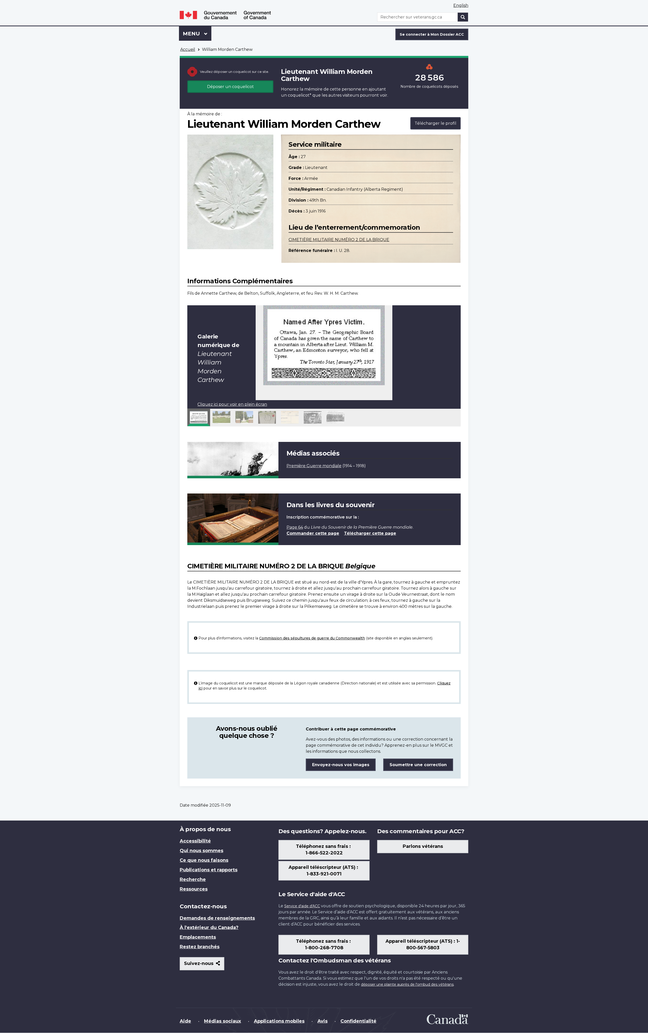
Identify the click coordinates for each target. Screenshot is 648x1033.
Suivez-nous (204, 965)
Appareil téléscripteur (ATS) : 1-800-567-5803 (423, 944)
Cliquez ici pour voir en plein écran (232, 404)
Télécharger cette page (370, 533)
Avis (322, 1021)
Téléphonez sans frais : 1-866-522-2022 (324, 850)
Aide (185, 1021)
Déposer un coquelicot (230, 86)
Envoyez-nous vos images (340, 764)
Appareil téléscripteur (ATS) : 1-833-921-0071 (324, 871)
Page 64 (295, 527)
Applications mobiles (279, 1021)
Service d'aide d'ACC (302, 906)
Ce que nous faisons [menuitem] (204, 860)
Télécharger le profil (435, 123)
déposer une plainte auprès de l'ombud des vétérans (407, 984)
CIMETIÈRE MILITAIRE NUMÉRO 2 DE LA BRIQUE (339, 239)
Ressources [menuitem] (194, 889)
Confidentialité (358, 1021)
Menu (197, 34)
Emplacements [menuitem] (198, 937)
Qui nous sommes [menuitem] (201, 850)
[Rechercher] (463, 17)
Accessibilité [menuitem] (195, 841)
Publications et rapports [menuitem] (208, 870)
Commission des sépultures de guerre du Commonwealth (312, 638)
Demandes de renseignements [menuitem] (217, 918)
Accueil (187, 49)
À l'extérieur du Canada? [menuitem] (209, 927)
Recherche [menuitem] (193, 879)
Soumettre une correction (418, 764)
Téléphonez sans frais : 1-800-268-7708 (324, 944)
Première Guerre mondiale (314, 465)
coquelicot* (299, 95)
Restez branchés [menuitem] (199, 947)
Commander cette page (313, 533)
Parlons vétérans (423, 846)
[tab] (198, 417)
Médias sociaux (222, 1021)
